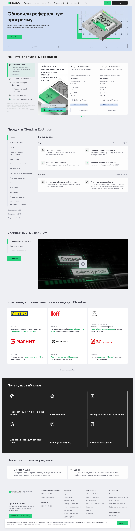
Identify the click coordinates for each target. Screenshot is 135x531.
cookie (52, 522)
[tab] (19, 46)
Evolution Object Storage (56, 162)
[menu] (21, 82)
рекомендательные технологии (64, 522)
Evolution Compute (53, 150)
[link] (15, 491)
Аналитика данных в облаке (102, 182)
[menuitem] (21, 70)
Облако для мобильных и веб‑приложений (62, 182)
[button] (86, 3)
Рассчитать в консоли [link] (55, 110)
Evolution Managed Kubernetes (103, 150)
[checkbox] (71, 100)
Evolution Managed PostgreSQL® (103, 162)
